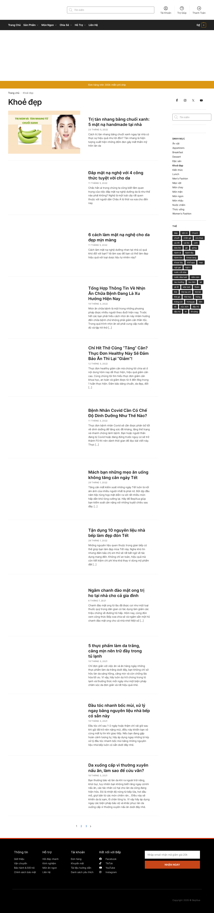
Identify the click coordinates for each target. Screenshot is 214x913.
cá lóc (186, 243)
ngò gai (177, 267)
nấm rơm (195, 277)
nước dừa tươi (180, 277)
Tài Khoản (165, 12)
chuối (176, 238)
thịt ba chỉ (186, 292)
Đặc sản (176, 161)
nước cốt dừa (180, 272)
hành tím (178, 257)
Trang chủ (13, 93)
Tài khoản (78, 852)
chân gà (187, 238)
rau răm (191, 282)
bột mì (185, 233)
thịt (175, 292)
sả (201, 282)
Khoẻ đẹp (177, 165)
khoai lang (191, 257)
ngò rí (187, 267)
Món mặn (177, 191)
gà (186, 247)
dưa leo (177, 247)
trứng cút (178, 301)
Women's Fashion (181, 213)
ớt (186, 311)
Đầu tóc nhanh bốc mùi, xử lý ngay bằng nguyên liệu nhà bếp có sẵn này (119, 710)
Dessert (176, 156)
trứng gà (191, 301)
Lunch (175, 174)
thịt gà (177, 297)
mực (201, 262)
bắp (176, 233)
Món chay (177, 187)
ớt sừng (194, 311)
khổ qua (191, 262)
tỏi (175, 306)
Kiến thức (177, 169)
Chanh (195, 233)
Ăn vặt (175, 143)
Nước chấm (178, 204)
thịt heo (187, 297)
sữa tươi (186, 287)
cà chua (199, 238)
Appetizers (178, 147)
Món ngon (177, 196)
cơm (196, 243)
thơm (197, 287)
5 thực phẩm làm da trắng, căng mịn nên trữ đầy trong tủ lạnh (115, 651)
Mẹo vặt (176, 182)
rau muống (179, 282)
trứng (198, 297)
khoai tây (178, 262)
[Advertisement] (107, 55)
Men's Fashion (180, 178)
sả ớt (176, 287)
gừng (194, 247)
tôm (200, 301)
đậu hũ (196, 306)
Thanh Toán (199, 12)
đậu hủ (177, 311)
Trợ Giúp (182, 12)
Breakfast (177, 152)
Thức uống (178, 209)
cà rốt (176, 243)
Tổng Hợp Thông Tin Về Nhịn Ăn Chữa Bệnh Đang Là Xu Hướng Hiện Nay (116, 293)
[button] (201, 25)
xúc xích (184, 306)
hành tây (189, 252)
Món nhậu (177, 200)
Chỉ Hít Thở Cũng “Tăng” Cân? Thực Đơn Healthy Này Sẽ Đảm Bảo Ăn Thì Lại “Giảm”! (118, 353)
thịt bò (198, 292)
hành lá (177, 252)
